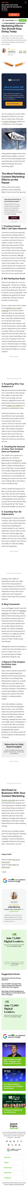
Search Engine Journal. (16, 1182)
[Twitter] (21, 1141)
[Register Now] (14, 1050)
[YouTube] (14, 1141)
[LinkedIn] (10, 1141)
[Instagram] (12, 1144)
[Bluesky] (8, 1144)
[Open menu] (3, 20)
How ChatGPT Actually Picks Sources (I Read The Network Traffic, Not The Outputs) (11, 985)
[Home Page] (12, 20)
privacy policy (15, 963)
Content (4, 871)
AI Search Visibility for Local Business (13, 1111)
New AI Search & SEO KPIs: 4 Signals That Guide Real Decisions (12, 1061)
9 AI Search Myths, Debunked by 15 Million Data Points (13, 1086)
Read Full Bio (14, 902)
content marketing (9, 121)
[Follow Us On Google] (14, 881)
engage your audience (14, 405)
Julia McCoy (11, 52)
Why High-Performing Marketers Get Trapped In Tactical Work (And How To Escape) (13, 992)
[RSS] (19, 1144)
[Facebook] (17, 1141)
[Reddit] (15, 1144)
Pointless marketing (8, 800)
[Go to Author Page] (4, 50)
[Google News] (6, 1141)
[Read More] (14, 1075)
